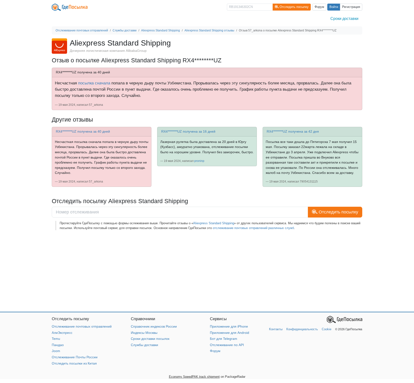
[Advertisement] (195, 271)
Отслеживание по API (227, 345)
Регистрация (351, 7)
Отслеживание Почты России (75, 357)
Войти (333, 7)
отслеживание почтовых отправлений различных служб (253, 228)
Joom (56, 351)
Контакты (275, 329)
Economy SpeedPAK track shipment (194, 376)
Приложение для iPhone (229, 326)
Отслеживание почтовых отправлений (82, 326)
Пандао (58, 345)
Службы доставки (144, 345)
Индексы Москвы (144, 333)
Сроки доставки (344, 19)
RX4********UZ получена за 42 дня (293, 131)
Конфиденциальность (302, 329)
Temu (56, 339)
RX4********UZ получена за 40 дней (83, 131)
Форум (319, 7)
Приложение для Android (229, 333)
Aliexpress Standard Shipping (213, 223)
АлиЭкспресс (62, 333)
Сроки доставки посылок (150, 339)
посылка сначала (94, 83)
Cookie (326, 329)
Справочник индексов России (154, 326)
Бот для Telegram (223, 339)
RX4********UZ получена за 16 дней (188, 131)
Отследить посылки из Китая (74, 363)
